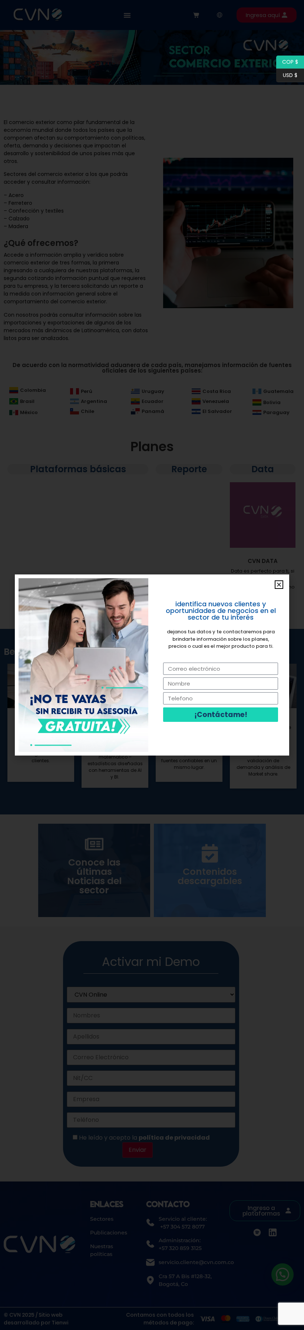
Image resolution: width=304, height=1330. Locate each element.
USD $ (286, 74)
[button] (279, 584)
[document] (152, 665)
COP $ (287, 61)
